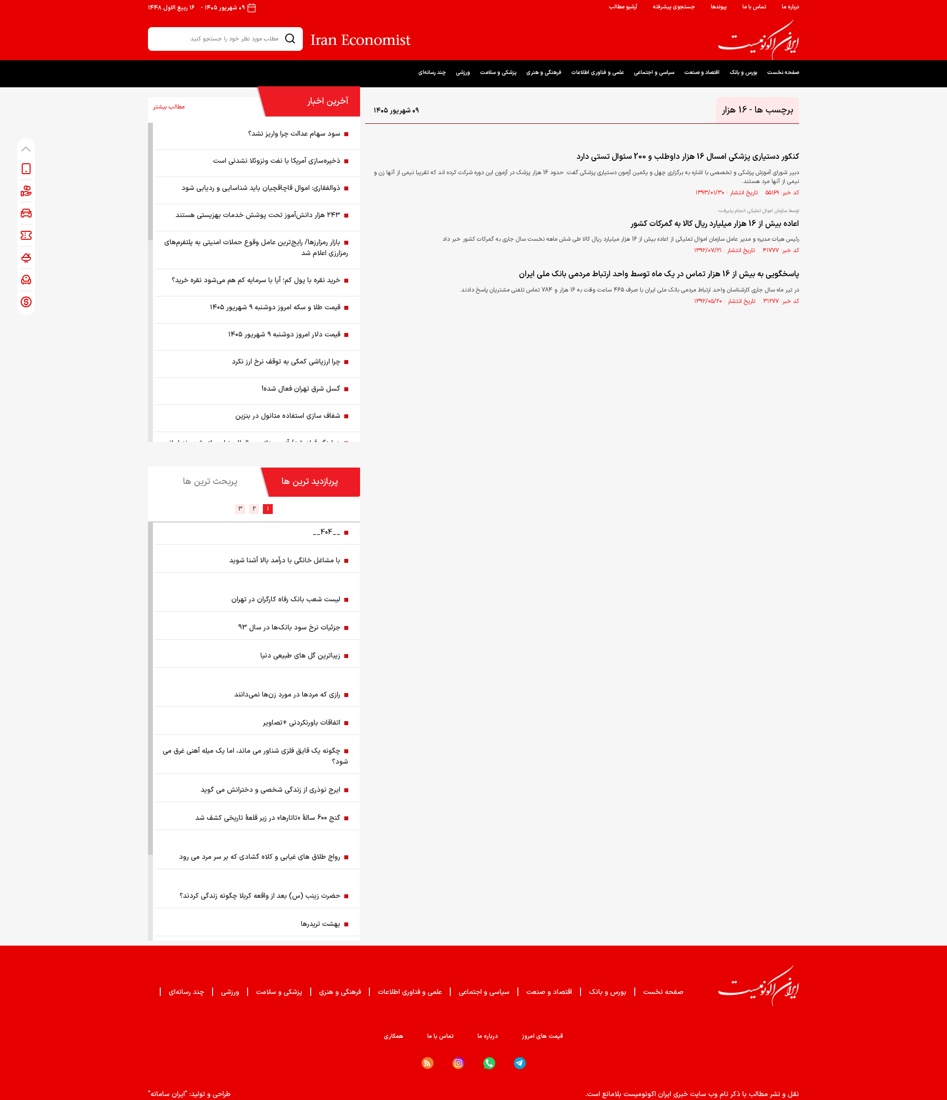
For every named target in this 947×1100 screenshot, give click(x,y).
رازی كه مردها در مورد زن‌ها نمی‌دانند (287, 695)
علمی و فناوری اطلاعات (597, 73)
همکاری (393, 1036)
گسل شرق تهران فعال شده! (301, 389)
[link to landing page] (758, 40)
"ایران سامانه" (167, 1094)
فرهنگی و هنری (543, 73)
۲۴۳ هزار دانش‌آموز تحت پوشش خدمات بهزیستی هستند (258, 215)
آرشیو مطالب (623, 7)
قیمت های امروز (542, 1036)
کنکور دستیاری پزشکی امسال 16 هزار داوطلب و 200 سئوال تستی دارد (688, 157)
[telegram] (520, 1063)
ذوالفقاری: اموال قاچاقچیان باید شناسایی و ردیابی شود (261, 188)
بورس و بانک (743, 73)
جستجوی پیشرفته (674, 7)
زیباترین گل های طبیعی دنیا (300, 656)
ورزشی (463, 73)
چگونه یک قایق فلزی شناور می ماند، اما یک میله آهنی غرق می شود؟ (255, 756)
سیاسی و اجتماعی (654, 73)
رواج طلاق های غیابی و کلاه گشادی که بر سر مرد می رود (259, 857)
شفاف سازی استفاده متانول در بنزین (287, 416)
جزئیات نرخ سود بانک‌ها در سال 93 (289, 628)
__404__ (326, 532)
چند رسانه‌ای (432, 73)
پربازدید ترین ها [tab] (310, 481)
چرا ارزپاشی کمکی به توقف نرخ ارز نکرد (286, 362)
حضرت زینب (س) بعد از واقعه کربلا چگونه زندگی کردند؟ (260, 896)
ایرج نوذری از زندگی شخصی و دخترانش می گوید (270, 790)
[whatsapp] (489, 1063)
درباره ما (790, 7)
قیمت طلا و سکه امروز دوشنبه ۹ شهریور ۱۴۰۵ (275, 307)
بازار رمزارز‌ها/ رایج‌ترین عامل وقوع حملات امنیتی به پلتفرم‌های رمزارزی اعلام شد (256, 247)
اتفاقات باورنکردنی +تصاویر (301, 723)
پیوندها (719, 7)
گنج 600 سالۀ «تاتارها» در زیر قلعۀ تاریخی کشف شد (267, 818)
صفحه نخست (783, 73)
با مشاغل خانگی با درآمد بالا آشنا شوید (284, 560)
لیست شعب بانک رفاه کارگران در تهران (285, 599)
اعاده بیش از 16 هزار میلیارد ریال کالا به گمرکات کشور (714, 224)
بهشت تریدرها (320, 924)
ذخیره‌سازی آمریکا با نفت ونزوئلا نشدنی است (276, 161)
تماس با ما (754, 7)
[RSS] (428, 1063)
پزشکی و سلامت (498, 73)
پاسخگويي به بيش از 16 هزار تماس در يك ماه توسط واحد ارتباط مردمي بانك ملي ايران (659, 274)
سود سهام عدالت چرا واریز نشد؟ (294, 134)
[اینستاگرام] (458, 1063)
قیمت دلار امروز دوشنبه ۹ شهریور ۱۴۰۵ (284, 335)
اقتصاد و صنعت (702, 73)
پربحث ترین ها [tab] (210, 481)
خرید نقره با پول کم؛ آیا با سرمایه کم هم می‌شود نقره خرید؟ (256, 280)
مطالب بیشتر (168, 107)
